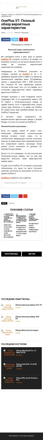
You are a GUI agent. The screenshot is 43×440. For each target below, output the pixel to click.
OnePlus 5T (6, 59)
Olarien (3, 32)
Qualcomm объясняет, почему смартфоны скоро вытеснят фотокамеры (8, 231)
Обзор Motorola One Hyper (26, 330)
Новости (11, 14)
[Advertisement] (21, 277)
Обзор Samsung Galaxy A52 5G (27, 318)
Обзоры (17, 307)
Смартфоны (25, 32)
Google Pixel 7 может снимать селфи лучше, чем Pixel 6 (34, 228)
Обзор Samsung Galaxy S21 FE (28, 305)
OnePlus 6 (5, 178)
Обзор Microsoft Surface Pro (27, 379)
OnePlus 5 (27, 74)
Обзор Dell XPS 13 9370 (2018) (26, 365)
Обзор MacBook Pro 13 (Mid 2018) (26, 352)
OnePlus (11, 203)
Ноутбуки (19, 355)
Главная (4, 14)
